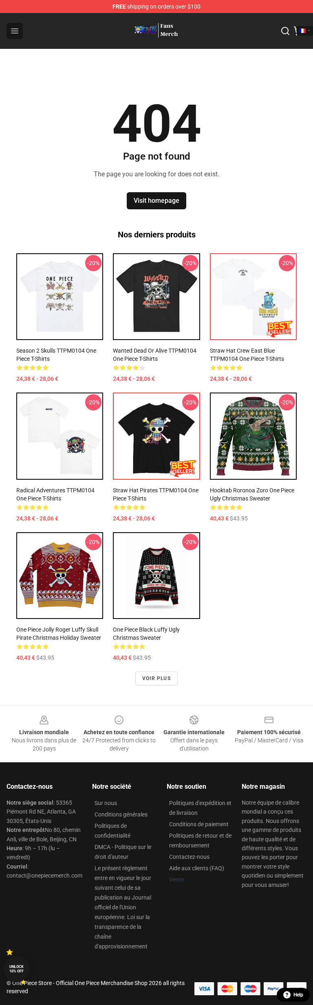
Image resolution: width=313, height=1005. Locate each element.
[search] (285, 31)
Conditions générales (121, 814)
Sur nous (106, 803)
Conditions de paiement (199, 824)
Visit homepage (156, 200)
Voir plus (156, 678)
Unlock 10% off (16, 969)
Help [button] (298, 995)
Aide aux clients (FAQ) (196, 868)
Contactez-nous (189, 857)
